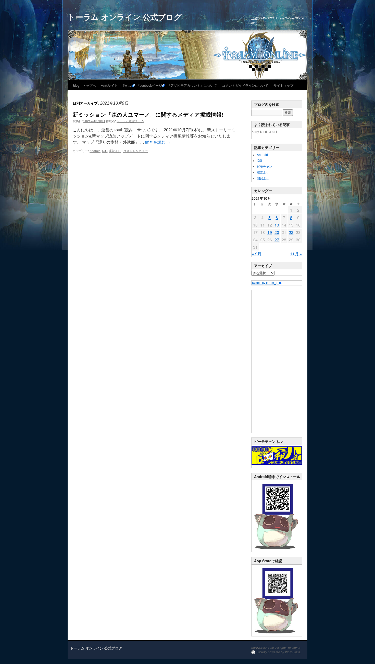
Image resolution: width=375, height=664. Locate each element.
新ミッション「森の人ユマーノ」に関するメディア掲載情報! (148, 114)
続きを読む (158, 142)
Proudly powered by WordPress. (278, 652)
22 (291, 232)
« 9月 (256, 254)
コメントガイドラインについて (245, 85)
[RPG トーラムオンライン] (277, 551)
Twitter (127, 85)
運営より (115, 150)
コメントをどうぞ (135, 150)
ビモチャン (264, 166)
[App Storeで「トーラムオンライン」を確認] (277, 635)
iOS (104, 150)
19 (269, 232)
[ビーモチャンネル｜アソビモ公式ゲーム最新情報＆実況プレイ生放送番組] (277, 455)
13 (276, 225)
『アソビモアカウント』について (192, 85)
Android (95, 150)
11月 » (296, 254)
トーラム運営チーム (130, 121)
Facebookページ (150, 85)
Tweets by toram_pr (265, 283)
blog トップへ (84, 85)
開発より (263, 178)
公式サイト (109, 85)
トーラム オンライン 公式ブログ (125, 16)
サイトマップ (283, 85)
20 (276, 232)
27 (276, 240)
